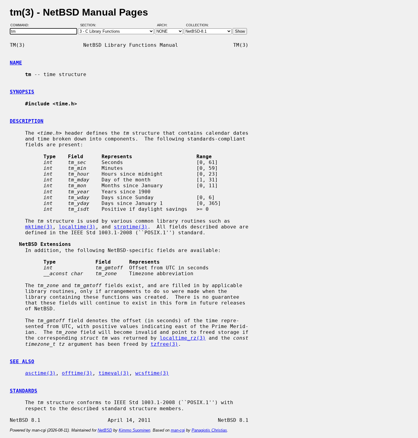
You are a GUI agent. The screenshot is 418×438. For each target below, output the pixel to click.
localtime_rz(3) (183, 338)
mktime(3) (39, 227)
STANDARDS (23, 391)
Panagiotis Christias (209, 430)
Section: (89, 25)
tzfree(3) (164, 344)
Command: (21, 25)
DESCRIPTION (26, 121)
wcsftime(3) (152, 373)
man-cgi (178, 430)
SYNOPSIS (22, 92)
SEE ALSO (22, 361)
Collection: (197, 25)
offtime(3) (77, 373)
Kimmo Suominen (134, 430)
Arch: (165, 25)
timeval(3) (114, 373)
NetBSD (105, 430)
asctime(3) (40, 373)
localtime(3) (77, 227)
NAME (16, 63)
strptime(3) (130, 227)
